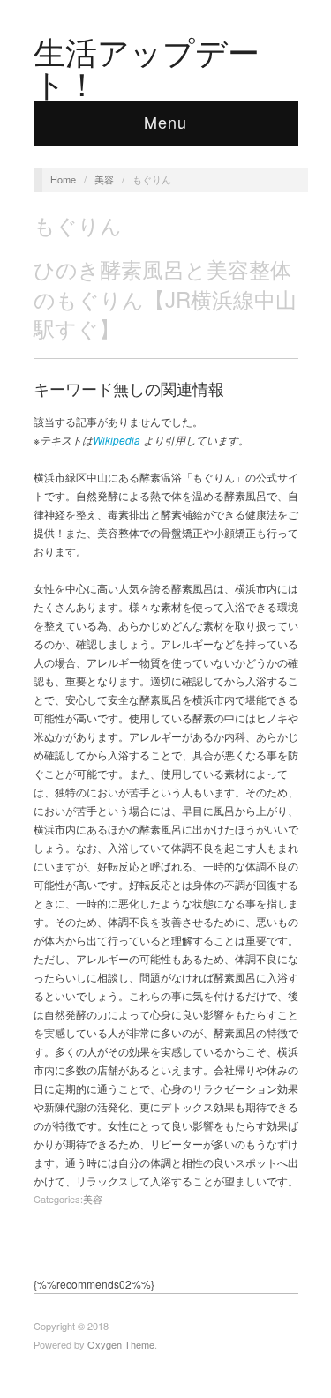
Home (63, 179)
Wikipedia (116, 439)
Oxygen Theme (120, 1344)
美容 (104, 179)
